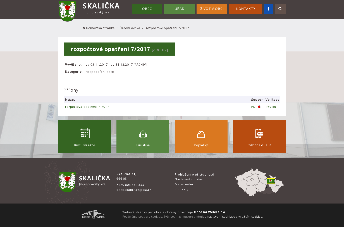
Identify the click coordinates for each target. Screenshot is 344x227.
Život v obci (212, 8)
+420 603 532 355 (130, 185)
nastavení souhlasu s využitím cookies (234, 217)
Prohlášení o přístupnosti (194, 174)
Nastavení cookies (189, 179)
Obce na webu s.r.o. (210, 212)
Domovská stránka (100, 28)
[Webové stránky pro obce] (93, 215)
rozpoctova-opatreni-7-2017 (87, 107)
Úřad (179, 8)
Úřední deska (130, 28)
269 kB (271, 107)
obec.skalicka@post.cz (133, 190)
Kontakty (245, 8)
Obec (147, 8)
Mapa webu (184, 184)
